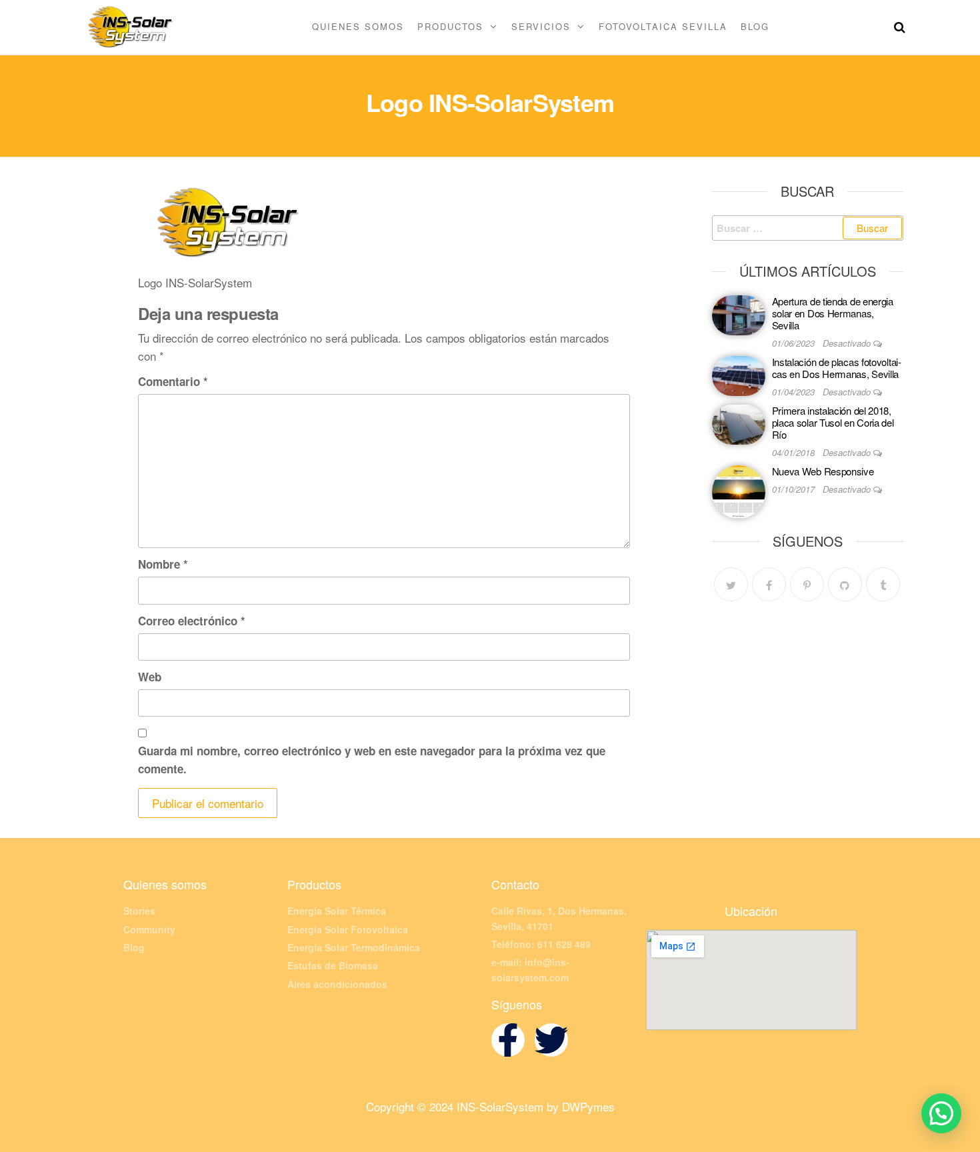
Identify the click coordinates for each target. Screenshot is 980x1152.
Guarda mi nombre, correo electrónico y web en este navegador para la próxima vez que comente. (371, 760)
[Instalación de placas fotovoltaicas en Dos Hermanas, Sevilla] (738, 374)
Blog (755, 26)
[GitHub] (845, 584)
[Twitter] (731, 584)
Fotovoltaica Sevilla (663, 26)
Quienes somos (358, 26)
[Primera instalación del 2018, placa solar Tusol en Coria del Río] (738, 423)
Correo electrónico (191, 621)
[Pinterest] (807, 584)
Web (149, 677)
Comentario (173, 381)
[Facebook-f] (508, 1040)
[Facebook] (769, 584)
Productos (450, 26)
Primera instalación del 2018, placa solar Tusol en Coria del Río (833, 422)
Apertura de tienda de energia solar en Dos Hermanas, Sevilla (832, 313)
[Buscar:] (808, 228)
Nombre (163, 564)
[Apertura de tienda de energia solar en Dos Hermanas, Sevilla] (738, 314)
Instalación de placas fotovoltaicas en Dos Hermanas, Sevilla (836, 368)
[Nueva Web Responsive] (738, 490)
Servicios (541, 26)
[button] (941, 1113)
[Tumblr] (883, 584)
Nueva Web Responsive (823, 471)
